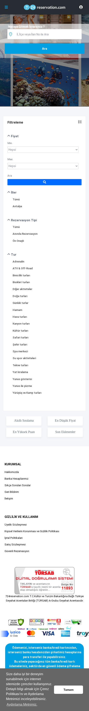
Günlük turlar (20, 302)
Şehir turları (20, 344)
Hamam (17, 310)
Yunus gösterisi (22, 379)
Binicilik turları (21, 275)
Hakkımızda (12, 472)
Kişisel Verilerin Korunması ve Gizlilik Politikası (32, 531)
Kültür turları (20, 330)
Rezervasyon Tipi (23, 220)
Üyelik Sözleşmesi (16, 524)
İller (13, 192)
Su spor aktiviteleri (24, 358)
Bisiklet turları (21, 282)
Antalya (17, 206)
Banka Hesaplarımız (16, 478)
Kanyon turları (21, 323)
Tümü (16, 199)
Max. (10, 159)
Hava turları (20, 316)
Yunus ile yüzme (22, 385)
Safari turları (21, 337)
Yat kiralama (20, 372)
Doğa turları (20, 296)
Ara (9, 175)
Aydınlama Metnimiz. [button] (22, 704)
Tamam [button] (68, 689)
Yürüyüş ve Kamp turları (27, 392)
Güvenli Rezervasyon (17, 551)
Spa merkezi (20, 351)
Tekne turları (20, 365)
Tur (13, 254)
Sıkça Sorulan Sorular (18, 485)
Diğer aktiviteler (22, 289)
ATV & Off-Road (23, 268)
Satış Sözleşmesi (15, 544)
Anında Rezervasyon (25, 233)
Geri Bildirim (12, 491)
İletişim (9, 498)
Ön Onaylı (18, 240)
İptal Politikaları (14, 537)
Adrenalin (18, 261)
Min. (10, 143)
